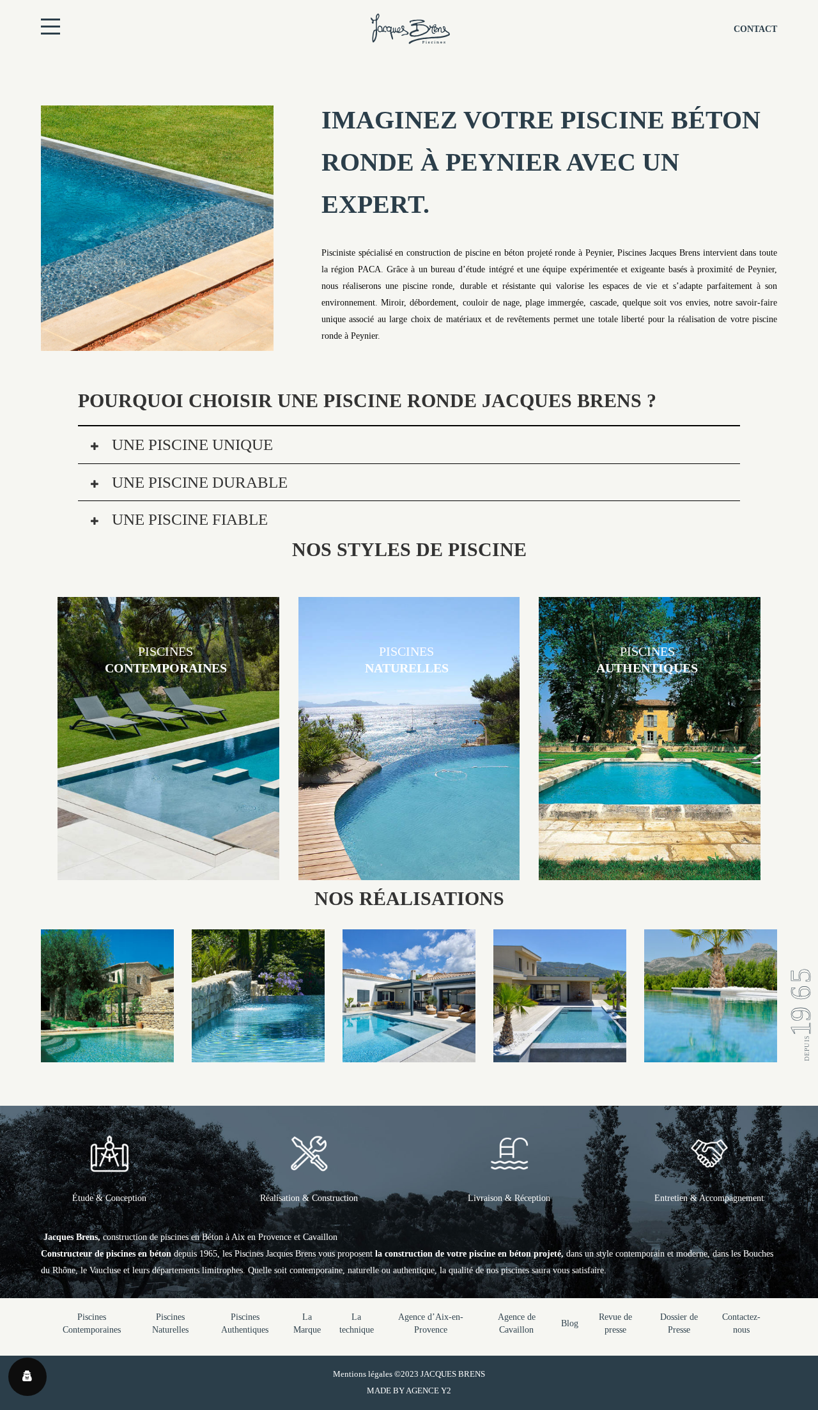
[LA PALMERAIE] (710, 1053)
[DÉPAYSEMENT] (559, 1053)
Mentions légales (362, 1374)
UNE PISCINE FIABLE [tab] (188, 519)
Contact (755, 29)
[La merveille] (107, 1053)
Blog (569, 1323)
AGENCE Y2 (428, 1390)
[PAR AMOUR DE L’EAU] (409, 1053)
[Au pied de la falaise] (258, 1053)
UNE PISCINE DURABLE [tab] (198, 482)
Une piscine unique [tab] (190, 444)
